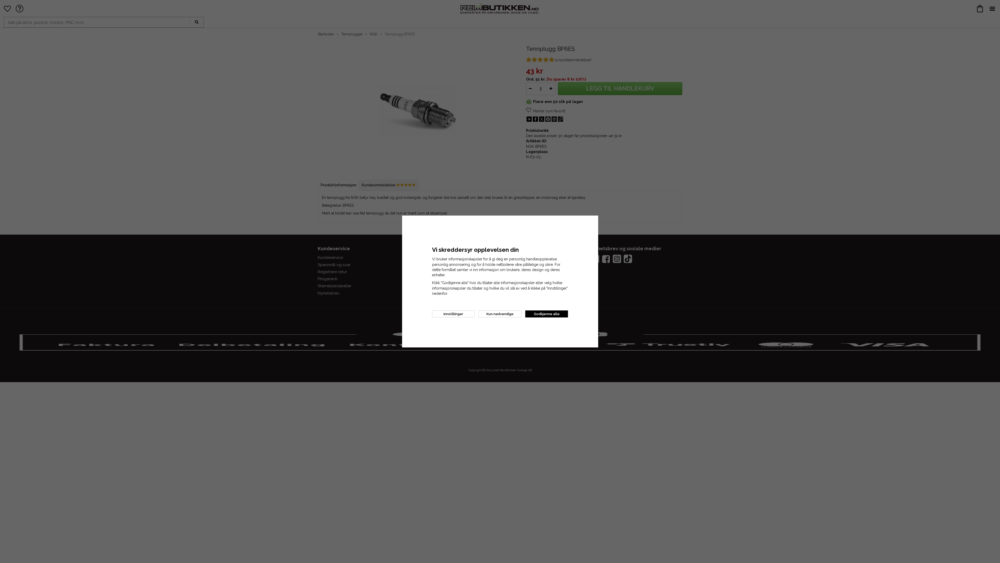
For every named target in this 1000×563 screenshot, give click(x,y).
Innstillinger (453, 314)
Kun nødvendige (500, 314)
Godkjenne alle (547, 314)
